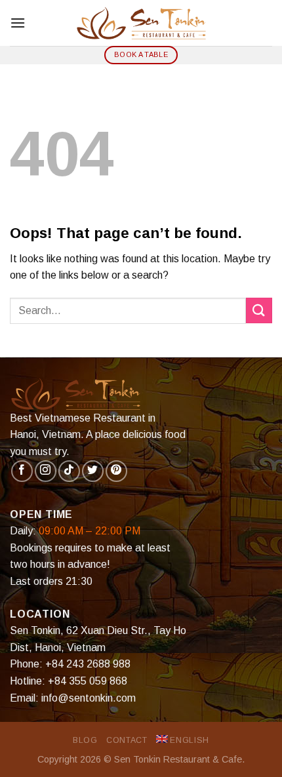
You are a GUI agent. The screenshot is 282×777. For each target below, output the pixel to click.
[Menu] (18, 23)
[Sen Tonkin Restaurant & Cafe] (141, 23)
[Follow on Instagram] (45, 471)
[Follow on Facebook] (22, 471)
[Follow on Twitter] (93, 471)
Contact (126, 740)
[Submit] (259, 310)
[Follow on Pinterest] (116, 471)
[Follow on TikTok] (69, 471)
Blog (85, 740)
